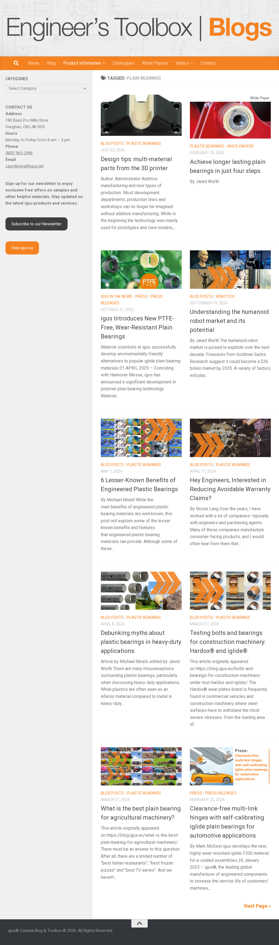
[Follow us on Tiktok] (262, 933)
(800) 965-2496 (19, 153)
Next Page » (257, 906)
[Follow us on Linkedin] (242, 933)
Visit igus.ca (22, 247)
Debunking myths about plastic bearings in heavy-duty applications (141, 641)
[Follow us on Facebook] (229, 933)
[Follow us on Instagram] (236, 933)
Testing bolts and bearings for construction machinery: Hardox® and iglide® (227, 641)
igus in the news (116, 296)
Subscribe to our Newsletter (36, 223)
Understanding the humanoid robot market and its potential (229, 320)
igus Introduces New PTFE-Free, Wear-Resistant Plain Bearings (137, 327)
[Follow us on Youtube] (249, 933)
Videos (182, 63)
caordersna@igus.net (24, 166)
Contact (208, 63)
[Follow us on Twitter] (255, 933)
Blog (51, 63)
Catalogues (123, 63)
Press (141, 296)
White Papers (155, 63)
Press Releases (220, 793)
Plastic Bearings (144, 143)
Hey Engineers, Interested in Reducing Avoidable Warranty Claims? (230, 489)
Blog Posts (112, 143)
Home (33, 63)
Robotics (225, 296)
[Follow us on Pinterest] (268, 933)
